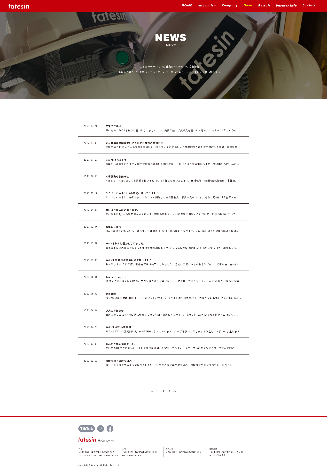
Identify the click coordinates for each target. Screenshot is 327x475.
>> (174, 391)
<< (152, 391)
